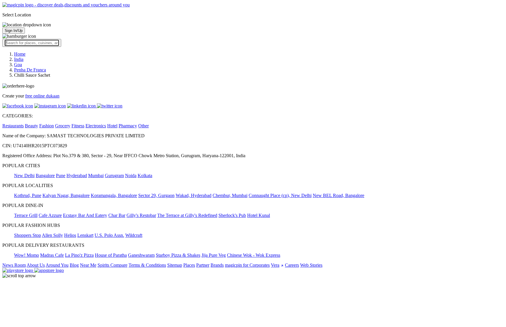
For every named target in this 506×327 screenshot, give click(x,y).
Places (189, 265)
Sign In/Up (14, 30)
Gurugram (114, 175)
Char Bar (116, 215)
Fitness (77, 125)
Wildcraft (133, 235)
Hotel (112, 125)
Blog (74, 265)
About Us (36, 265)
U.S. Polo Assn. (109, 235)
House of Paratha (111, 255)
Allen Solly (52, 235)
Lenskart (85, 235)
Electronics (96, 125)
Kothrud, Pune (27, 195)
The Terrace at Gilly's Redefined (187, 215)
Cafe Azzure (50, 215)
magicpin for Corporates (247, 265)
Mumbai (96, 175)
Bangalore (45, 175)
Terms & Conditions (147, 265)
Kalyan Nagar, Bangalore (66, 195)
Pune (60, 175)
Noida (130, 175)
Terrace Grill (25, 215)
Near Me (88, 265)
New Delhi (24, 175)
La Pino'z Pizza (79, 255)
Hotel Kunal (258, 215)
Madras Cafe (52, 255)
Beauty (31, 125)
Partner (202, 265)
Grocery (62, 125)
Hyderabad (76, 175)
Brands (217, 265)
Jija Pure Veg (213, 255)
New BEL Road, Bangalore (338, 195)
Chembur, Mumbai (230, 195)
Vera (275, 265)
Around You (57, 265)
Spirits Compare (112, 265)
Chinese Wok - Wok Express (253, 255)
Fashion (46, 125)
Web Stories (311, 265)
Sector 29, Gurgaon (156, 195)
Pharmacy (128, 125)
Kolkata (145, 175)
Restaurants (13, 125)
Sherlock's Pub (232, 215)
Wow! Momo (26, 255)
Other (143, 125)
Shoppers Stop (27, 235)
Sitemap (174, 265)
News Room (14, 265)
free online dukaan (42, 95)
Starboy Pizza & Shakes (178, 255)
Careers (292, 265)
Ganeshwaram (141, 255)
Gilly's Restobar (141, 215)
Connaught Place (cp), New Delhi (280, 195)
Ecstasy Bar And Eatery (85, 215)
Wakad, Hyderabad (193, 195)
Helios (70, 235)
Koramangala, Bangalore (114, 195)
